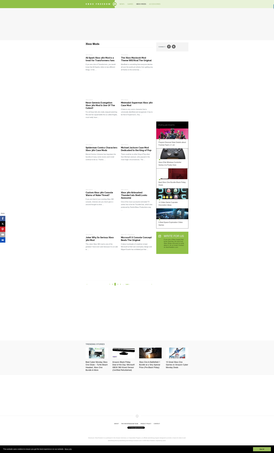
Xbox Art (124, 234)
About (116, 424)
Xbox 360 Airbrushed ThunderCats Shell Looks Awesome (134, 195)
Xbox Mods (141, 4)
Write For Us (174, 236)
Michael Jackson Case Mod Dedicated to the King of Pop (136, 149)
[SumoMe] (2, 240)
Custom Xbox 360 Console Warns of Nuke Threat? (99, 193)
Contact (157, 424)
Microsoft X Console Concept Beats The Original (136, 238)
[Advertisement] (137, 24)
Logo (115, 4)
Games (130, 4)
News (122, 4)
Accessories (155, 4)
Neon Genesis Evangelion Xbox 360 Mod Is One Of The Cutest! (100, 105)
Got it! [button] (262, 449)
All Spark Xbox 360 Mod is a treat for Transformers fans (100, 59)
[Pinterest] (2, 229)
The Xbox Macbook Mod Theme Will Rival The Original (136, 59)
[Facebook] (2, 218)
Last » (127, 284)
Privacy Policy (146, 424)
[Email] (2, 234)
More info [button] (68, 449)
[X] (2, 224)
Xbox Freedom (98, 4)
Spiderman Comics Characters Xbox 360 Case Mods (101, 149)
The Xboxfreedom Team (129, 424)
